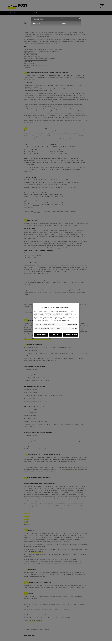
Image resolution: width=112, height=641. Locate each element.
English (65, 23)
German (65, 19)
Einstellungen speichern (70, 334)
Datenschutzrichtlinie (63, 320)
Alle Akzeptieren (41, 334)
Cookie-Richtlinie (57, 319)
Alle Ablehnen (55, 334)
